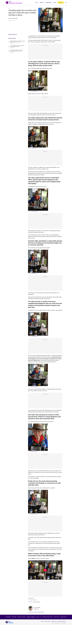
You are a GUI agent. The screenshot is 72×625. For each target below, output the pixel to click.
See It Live (38, 616)
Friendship (48, 2)
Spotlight (56, 616)
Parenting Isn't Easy (47, 616)
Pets (36, 2)
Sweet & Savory (22, 616)
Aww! (54, 2)
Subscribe (61, 2)
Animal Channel (31, 616)
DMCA (56, 621)
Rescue (42, 2)
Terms (45, 621)
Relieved (14, 616)
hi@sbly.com (36, 608)
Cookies (52, 621)
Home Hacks (63, 616)
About (42, 621)
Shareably (8, 616)
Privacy (49, 621)
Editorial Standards (37, 601)
